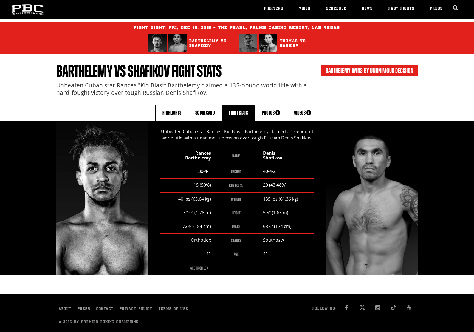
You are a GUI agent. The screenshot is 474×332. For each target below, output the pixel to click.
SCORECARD (205, 113)
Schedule (336, 9)
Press (436, 9)
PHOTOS (270, 113)
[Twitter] (362, 309)
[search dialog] (456, 8)
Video (305, 9)
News (367, 9)
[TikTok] (393, 309)
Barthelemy (84, 71)
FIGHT (238, 113)
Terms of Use (173, 309)
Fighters (273, 9)
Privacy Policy (136, 309)
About (65, 309)
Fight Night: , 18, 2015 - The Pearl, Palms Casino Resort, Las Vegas (237, 28)
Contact (105, 309)
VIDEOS (302, 113)
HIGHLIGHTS (172, 113)
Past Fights (401, 9)
